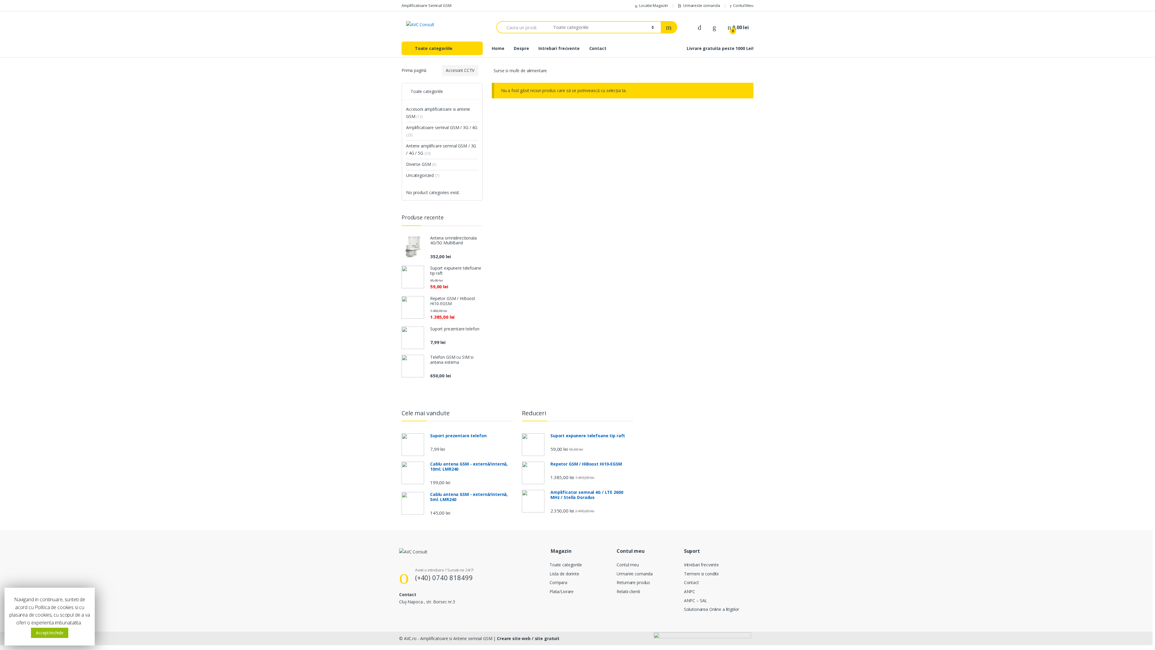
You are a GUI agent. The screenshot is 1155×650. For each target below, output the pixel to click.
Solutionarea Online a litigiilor (711, 609)
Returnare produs (633, 582)
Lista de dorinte (564, 574)
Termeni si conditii (701, 574)
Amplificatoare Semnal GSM (426, 5)
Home (498, 48)
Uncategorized (422, 175)
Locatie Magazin (653, 5)
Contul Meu (743, 5)
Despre (521, 48)
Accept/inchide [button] (49, 633)
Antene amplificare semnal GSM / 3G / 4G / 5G (441, 149)
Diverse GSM (421, 164)
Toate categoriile (566, 565)
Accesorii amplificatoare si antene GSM (438, 112)
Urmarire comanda (635, 574)
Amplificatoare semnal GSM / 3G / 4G (441, 131)
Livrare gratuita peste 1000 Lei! (720, 48)
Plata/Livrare (562, 591)
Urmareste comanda (701, 5)
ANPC (689, 591)
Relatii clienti (628, 591)
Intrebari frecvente (558, 48)
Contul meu (628, 565)
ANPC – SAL (695, 600)
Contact (597, 48)
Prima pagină (414, 70)
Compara (558, 582)
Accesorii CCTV (460, 70)
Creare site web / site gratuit (528, 638)
